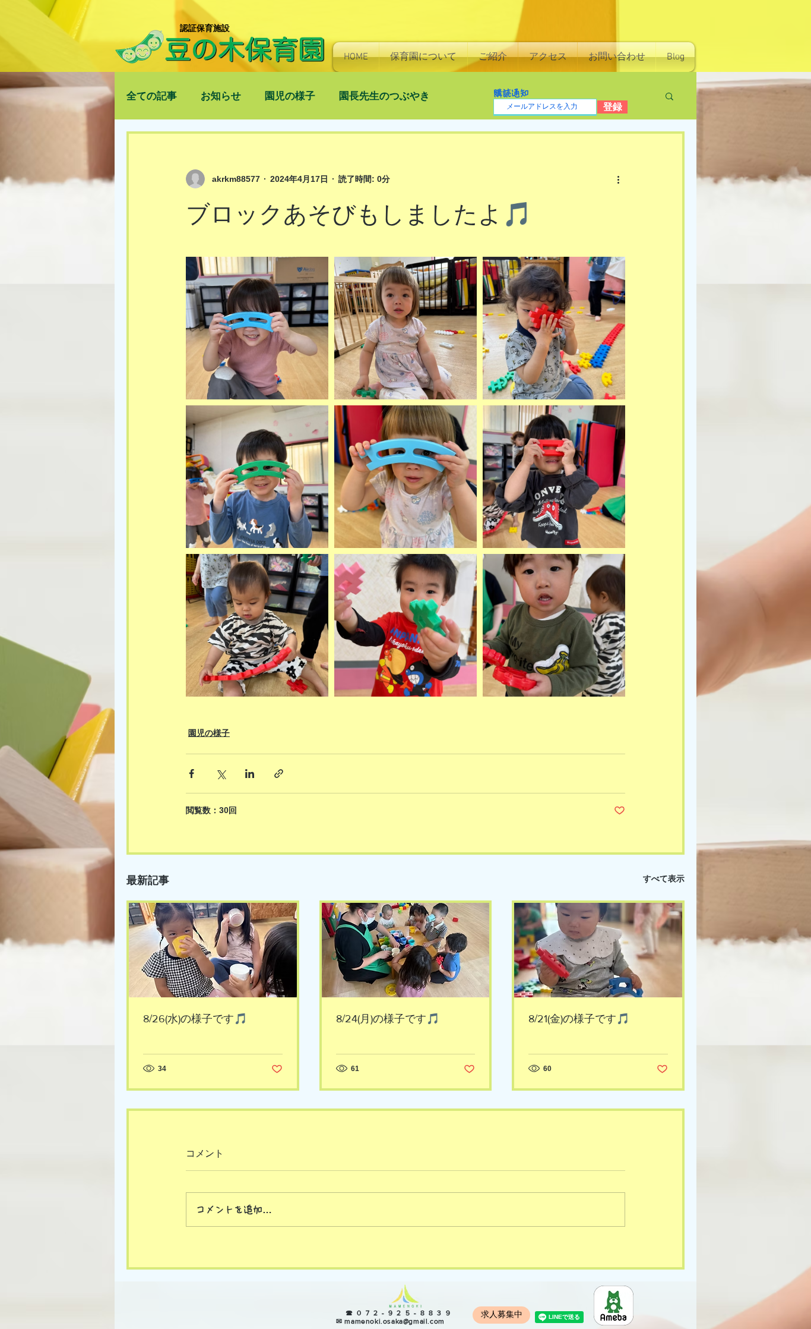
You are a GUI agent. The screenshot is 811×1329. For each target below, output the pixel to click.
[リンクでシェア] (278, 773)
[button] (423, 57)
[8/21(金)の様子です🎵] (598, 950)
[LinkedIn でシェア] (249, 773)
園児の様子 (290, 96)
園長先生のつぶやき (384, 96)
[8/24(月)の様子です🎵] (406, 950)
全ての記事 (151, 96)
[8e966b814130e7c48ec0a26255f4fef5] (613, 1305)
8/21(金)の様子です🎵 (578, 1019)
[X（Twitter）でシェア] (220, 773)
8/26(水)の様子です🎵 (195, 1019)
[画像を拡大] (257, 328)
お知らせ (221, 96)
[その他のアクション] (618, 179)
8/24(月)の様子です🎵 (387, 1019)
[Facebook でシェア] (191, 773)
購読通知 (511, 93)
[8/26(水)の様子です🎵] (213, 950)
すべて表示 (664, 878)
